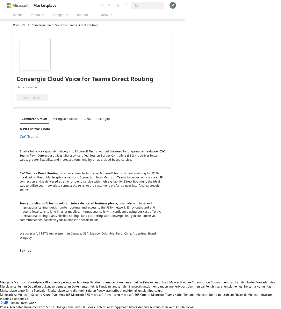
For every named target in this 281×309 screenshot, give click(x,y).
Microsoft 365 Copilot (135, 294)
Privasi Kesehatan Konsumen (19, 307)
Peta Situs (45, 307)
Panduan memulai (102, 282)
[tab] (35, 118)
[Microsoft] (18, 5)
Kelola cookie (185, 307)
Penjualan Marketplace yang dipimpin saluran (65, 290)
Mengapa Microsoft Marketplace (22, 282)
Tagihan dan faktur (242, 282)
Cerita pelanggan (64, 282)
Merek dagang (139, 307)
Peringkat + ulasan (66, 119)
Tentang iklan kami (162, 307)
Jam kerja (83, 282)
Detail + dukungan (97, 119)
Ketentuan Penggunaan (112, 307)
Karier (179, 294)
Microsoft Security (29, 294)
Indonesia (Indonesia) (14, 299)
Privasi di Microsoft (247, 294)
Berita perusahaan (221, 294)
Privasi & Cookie (85, 307)
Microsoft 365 (80, 294)
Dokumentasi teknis (129, 282)
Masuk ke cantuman (13, 286)
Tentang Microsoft (195, 294)
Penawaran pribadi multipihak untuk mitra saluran (130, 290)
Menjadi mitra (265, 282)
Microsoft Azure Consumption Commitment (199, 282)
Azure (47, 294)
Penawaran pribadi (155, 282)
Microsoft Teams (162, 294)
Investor (266, 294)
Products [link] (19, 25)
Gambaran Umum (34, 119)
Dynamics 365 (60, 294)
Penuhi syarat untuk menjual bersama (231, 286)
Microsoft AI (8, 294)
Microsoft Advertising (105, 294)
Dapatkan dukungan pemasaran (49, 286)
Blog (48, 282)
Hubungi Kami (63, 307)
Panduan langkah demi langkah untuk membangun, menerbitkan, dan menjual (152, 286)
